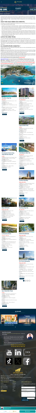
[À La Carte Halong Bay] (26, 255)
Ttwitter (14, 386)
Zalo (13, 389)
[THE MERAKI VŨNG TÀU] (26, 147)
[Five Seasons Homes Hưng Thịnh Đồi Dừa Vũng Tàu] (9, 147)
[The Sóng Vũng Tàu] (26, 202)
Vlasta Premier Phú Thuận (9, 324)
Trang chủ (16, 7)
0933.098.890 (4, 112)
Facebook (14, 383)
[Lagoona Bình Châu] (26, 119)
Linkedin (14, 390)
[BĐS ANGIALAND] (18, 2)
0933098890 (22, 111)
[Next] (34, 319)
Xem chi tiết (4, 114)
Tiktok (14, 387)
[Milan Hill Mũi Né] (9, 202)
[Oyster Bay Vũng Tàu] (26, 92)
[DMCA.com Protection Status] (4, 390)
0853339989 (22, 166)
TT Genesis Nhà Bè (27, 324)
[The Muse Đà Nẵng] (26, 174)
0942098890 (4, 218)
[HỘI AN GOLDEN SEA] (26, 228)
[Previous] (2, 319)
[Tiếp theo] (29, 281)
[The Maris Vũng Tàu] (9, 92)
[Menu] (1, 2)
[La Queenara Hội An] (9, 228)
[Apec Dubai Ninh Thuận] (9, 285)
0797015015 (22, 139)
